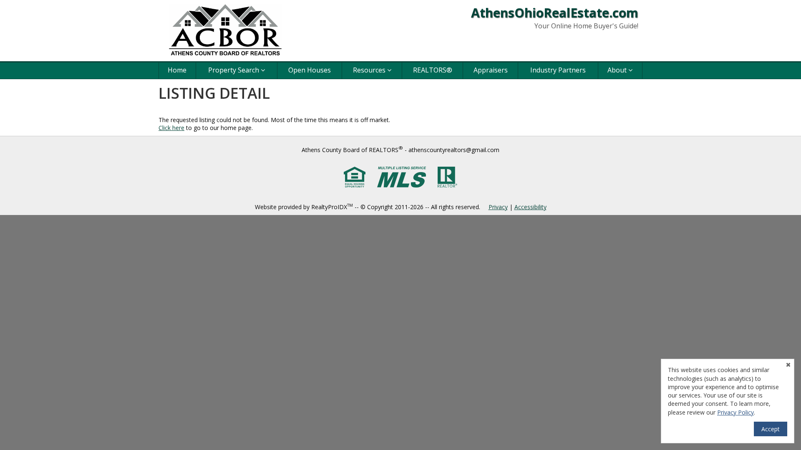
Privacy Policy (735, 412)
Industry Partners (558, 70)
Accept (770, 429)
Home (177, 70)
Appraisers (491, 70)
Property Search (234, 70)
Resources (370, 70)
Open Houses (309, 70)
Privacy (498, 207)
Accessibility (530, 207)
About (617, 70)
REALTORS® (432, 70)
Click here (171, 128)
